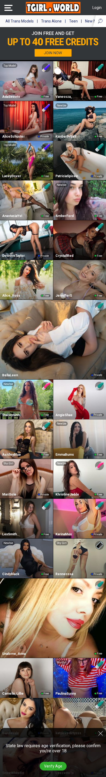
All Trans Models (19, 21)
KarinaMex (63, 534)
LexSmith (9, 534)
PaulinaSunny (65, 693)
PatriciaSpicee (66, 176)
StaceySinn (11, 415)
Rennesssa (64, 574)
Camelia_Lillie (13, 693)
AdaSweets (11, 97)
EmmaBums (64, 455)
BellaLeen (10, 375)
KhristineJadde (67, 494)
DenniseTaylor (13, 256)
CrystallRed (64, 256)
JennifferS (63, 295)
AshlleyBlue (11, 455)
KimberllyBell (65, 136)
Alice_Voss (11, 295)
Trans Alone (51, 21)
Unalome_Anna (14, 654)
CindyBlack (10, 574)
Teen (73, 21)
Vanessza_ (63, 97)
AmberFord (64, 216)
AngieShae (64, 415)
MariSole (9, 494)
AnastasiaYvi (12, 216)
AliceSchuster (13, 136)
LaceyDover (11, 176)
